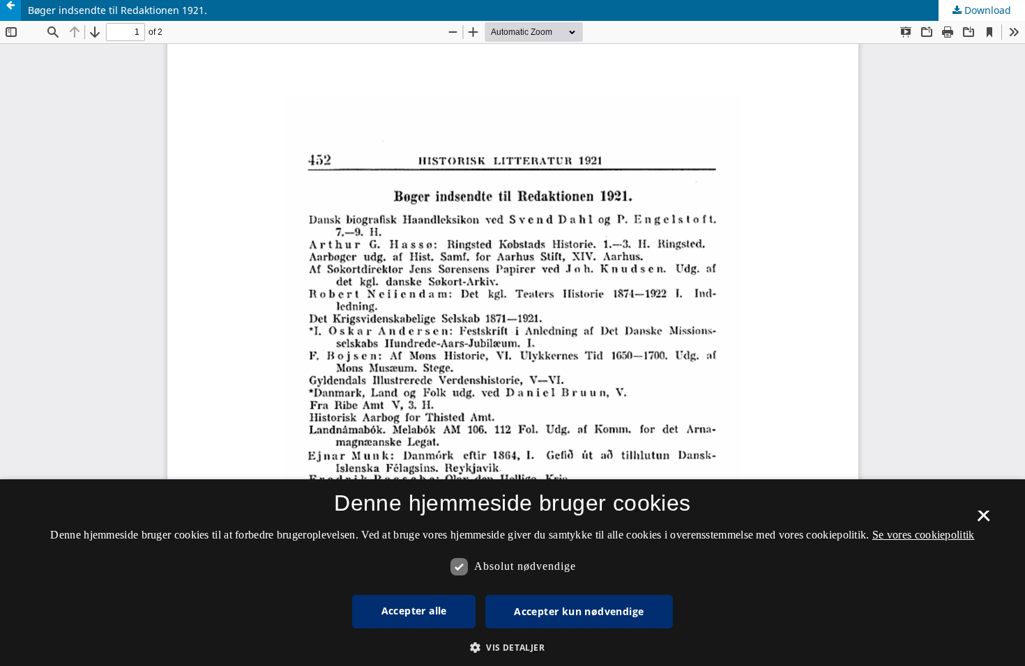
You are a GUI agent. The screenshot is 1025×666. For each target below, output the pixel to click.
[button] (512, 647)
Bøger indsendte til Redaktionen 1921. (117, 10)
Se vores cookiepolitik (923, 535)
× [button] (983, 520)
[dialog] (512, 572)
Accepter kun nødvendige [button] (579, 611)
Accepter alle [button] (414, 610)
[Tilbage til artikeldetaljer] (10, 10)
